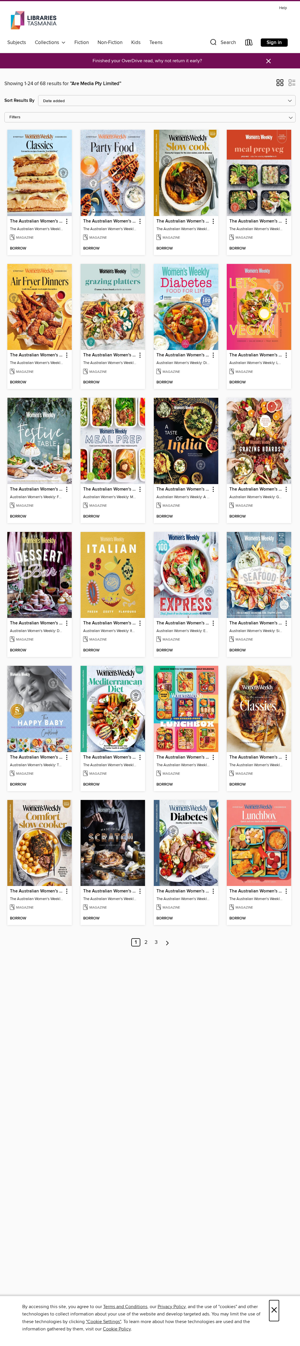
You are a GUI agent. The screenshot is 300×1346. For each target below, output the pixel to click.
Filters (15, 117)
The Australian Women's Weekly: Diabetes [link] (183, 891)
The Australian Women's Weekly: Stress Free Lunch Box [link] (183, 757)
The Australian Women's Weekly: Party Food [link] (110, 221)
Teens (156, 42)
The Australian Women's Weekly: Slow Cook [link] (183, 221)
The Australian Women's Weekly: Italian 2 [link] (110, 623)
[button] (222, 43)
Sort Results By (19, 100)
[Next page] (167, 942)
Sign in (274, 42)
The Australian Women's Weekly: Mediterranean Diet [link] (110, 757)
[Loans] (249, 43)
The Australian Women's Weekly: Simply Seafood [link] (256, 623)
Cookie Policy (117, 1329)
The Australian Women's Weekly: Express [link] (183, 623)
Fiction (81, 42)
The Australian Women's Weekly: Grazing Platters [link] (110, 355)
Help (283, 8)
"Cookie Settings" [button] (103, 1322)
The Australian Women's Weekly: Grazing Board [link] (256, 489)
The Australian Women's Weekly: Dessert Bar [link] (37, 623)
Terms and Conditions (125, 1307)
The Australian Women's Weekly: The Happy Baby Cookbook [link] (37, 757)
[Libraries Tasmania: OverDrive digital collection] (34, 20)
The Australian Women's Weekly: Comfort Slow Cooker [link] (37, 891)
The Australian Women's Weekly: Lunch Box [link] (256, 891)
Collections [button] (48, 42)
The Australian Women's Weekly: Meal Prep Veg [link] (256, 221)
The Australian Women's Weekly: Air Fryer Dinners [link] (37, 355)
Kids (136, 42)
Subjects (16, 42)
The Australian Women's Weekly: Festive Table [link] (37, 489)
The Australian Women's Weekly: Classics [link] (37, 221)
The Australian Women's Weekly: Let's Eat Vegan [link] (256, 355)
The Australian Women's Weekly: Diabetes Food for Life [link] (183, 355)
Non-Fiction (110, 42)
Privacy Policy (171, 1307)
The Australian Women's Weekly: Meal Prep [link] (110, 489)
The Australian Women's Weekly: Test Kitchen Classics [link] (256, 757)
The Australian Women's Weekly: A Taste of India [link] (183, 489)
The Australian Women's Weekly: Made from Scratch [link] (110, 891)
